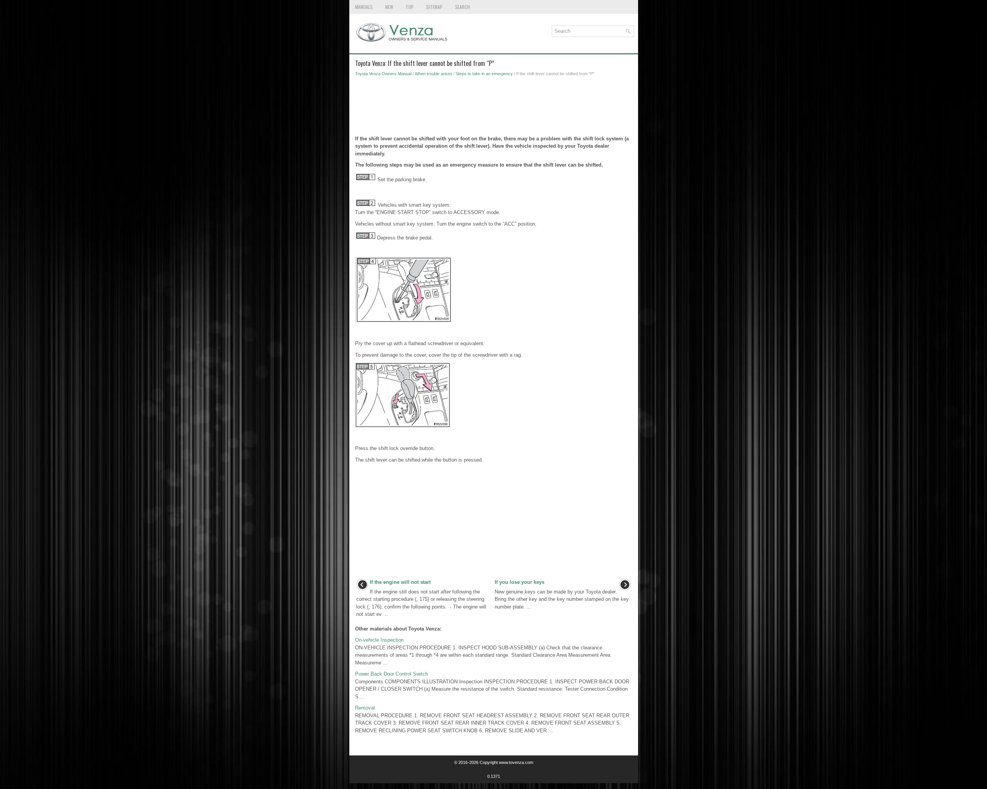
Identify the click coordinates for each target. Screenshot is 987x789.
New (389, 6)
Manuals (364, 6)
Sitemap (434, 6)
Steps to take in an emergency (484, 73)
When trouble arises (433, 73)
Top (410, 6)
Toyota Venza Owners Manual (383, 73)
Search (462, 6)
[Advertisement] (493, 108)
